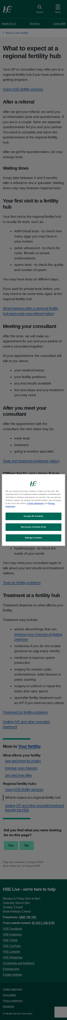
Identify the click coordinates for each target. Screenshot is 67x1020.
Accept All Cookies (33, 516)
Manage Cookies (33, 538)
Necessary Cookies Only (33, 527)
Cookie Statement (35, 503)
